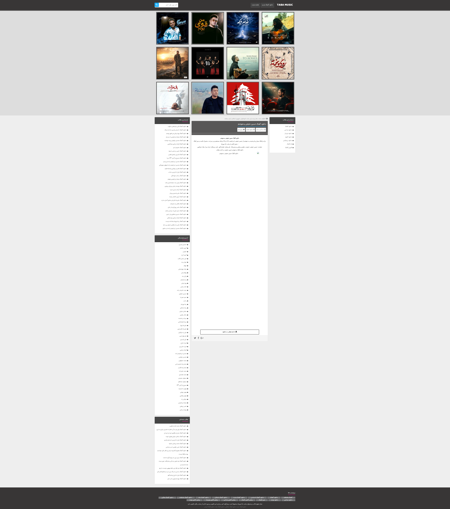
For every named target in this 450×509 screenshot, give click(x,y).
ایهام (185, 266)
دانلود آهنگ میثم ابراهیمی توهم (177, 179)
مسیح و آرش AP (182, 385)
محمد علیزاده (183, 371)
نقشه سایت (255, 5)
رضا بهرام (184, 304)
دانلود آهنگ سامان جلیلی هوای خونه (176, 436)
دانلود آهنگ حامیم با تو (180, 147)
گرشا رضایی (183, 350)
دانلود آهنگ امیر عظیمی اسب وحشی (176, 447)
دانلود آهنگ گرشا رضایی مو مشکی (177, 218)
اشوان (185, 251)
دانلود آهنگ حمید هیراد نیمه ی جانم (176, 211)
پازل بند (184, 276)
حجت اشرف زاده (182, 290)
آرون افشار (183, 248)
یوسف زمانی (183, 410)
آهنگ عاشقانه (288, 497)
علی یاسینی (183, 339)
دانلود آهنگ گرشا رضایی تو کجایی (177, 144)
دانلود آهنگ (288, 126)
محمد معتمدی (183, 375)
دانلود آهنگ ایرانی (209, 507)
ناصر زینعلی (183, 406)
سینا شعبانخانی (182, 322)
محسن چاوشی (183, 357)
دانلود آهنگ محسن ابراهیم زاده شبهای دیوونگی (173, 165)
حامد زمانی (184, 287)
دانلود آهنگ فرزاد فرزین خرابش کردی (175, 440)
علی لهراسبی (183, 336)
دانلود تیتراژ (288, 133)
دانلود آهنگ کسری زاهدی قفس (177, 154)
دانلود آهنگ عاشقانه (186, 497)
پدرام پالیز (183, 280)
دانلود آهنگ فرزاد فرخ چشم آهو (177, 475)
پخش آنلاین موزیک (212, 500)
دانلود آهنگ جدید (267, 5)
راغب (185, 301)
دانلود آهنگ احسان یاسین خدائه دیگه (176, 130)
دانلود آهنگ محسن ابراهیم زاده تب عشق (175, 228)
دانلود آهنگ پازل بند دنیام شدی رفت (176, 183)
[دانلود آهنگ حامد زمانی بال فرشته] (172, 98)
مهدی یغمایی (183, 396)
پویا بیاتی (184, 283)
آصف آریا (184, 255)
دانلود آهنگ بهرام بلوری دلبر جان (177, 479)
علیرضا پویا (183, 325)
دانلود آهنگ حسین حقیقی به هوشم (252, 124)
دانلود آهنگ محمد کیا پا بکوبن (178, 426)
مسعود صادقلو (182, 382)
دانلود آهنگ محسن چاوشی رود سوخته (176, 140)
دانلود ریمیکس (287, 140)
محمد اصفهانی (183, 360)
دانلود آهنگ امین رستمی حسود (178, 151)
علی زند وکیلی (182, 332)
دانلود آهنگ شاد (203, 497)
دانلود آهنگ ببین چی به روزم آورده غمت (175, 457)
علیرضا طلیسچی (182, 329)
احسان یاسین (183, 244)
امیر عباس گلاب (182, 258)
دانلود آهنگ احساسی (257, 497)
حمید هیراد (183, 297)
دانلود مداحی (288, 130)
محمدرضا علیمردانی (181, 364)
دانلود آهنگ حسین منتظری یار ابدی (176, 214)
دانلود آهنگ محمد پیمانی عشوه (178, 443)
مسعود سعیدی (182, 378)
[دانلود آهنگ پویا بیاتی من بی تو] (207, 98)
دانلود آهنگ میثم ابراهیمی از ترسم (176, 137)
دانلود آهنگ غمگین (167, 497)
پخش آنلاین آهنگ (247, 500)
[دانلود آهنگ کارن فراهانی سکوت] (278, 28)
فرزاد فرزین (183, 346)
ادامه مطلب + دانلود (228, 332)
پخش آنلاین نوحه (194, 500)
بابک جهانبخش (182, 269)
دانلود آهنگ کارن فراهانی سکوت (177, 126)
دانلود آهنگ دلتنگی (221, 497)
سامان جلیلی (183, 311)
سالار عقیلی (183, 315)
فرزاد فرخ (184, 343)
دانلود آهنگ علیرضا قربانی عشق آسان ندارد (174, 200)
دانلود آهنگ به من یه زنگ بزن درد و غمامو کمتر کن (172, 472)
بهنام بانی (184, 273)
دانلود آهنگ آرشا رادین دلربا (178, 190)
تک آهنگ (289, 144)
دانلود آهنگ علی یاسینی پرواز (178, 193)
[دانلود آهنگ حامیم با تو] (207, 63)
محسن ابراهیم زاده (181, 353)
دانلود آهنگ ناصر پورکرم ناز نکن (177, 207)
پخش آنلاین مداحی (229, 500)
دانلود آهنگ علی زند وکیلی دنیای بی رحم (175, 225)
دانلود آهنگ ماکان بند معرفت (178, 204)
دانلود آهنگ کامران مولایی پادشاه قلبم (176, 168)
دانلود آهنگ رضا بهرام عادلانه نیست (176, 221)
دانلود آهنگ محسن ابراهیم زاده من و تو (175, 161)
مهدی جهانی (183, 392)
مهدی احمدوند (182, 389)
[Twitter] (195, 338)
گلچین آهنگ (288, 147)
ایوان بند (184, 262)
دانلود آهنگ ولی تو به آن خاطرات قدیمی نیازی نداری (172, 429)
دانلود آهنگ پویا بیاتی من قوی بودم (176, 133)
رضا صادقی (183, 308)
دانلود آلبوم (288, 137)
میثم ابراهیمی (182, 403)
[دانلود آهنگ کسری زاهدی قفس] (278, 98)
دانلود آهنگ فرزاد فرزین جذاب (177, 172)
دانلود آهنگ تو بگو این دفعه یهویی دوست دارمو (173, 468)
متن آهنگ (262, 500)
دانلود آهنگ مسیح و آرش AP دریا (177, 158)
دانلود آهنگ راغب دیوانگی (179, 176)
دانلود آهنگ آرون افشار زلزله (178, 197)
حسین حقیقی (229, 138)
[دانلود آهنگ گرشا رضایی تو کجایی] (243, 63)
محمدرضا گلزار (182, 367)
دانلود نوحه (274, 500)
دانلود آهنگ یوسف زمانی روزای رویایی (176, 186)
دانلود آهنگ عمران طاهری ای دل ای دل (175, 433)
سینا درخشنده (182, 318)
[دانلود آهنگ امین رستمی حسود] (172, 63)
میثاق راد (184, 399)
